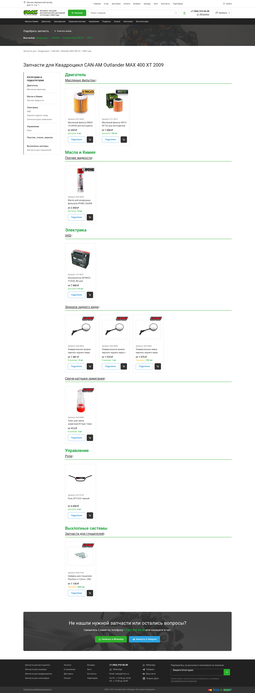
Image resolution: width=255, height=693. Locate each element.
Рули (29, 130)
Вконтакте (151, 674)
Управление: (33, 126)
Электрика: (32, 107)
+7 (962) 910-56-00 (200, 11)
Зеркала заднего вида (37, 115)
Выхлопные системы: (38, 146)
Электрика (128, 21)
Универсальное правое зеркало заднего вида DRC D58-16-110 (79, 351)
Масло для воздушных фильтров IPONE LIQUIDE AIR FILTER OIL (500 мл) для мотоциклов (80, 202)
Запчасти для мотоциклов (37, 665)
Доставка (116, 4)
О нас (106, 4)
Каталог (79, 13)
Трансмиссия (59, 21)
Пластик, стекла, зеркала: (40, 137)
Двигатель (46, 21)
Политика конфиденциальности (37, 689)
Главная (97, 4)
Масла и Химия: (35, 96)
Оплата (127, 4)
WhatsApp (204, 14)
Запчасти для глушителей (39, 150)
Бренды (147, 4)
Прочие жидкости (35, 100)
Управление (94, 21)
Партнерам (92, 678)
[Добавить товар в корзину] (90, 139)
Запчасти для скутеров (36, 669)
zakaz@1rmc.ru (122, 674)
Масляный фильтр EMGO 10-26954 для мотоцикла (80, 124)
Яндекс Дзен (153, 678)
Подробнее (76, 139)
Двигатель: (32, 85)
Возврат (137, 4)
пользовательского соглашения (184, 681)
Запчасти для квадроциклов (38, 674)
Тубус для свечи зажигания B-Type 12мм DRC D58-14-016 (80, 422)
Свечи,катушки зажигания (39, 119)
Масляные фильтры (36, 89)
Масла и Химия (31, 21)
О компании (69, 669)
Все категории (142, 21)
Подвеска (106, 21)
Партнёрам (178, 4)
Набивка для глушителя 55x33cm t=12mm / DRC (80, 578)
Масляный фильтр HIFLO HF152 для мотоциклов (114, 124)
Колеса (117, 21)
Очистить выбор (64, 31)
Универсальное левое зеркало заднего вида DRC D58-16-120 (147, 351)
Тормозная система (77, 21)
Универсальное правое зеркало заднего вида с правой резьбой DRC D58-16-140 (114, 351)
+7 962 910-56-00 (134, 630)
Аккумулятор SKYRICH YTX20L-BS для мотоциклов (79, 280)
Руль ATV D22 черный (78, 498)
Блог (156, 4)
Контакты (165, 4)
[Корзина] (184, 13)
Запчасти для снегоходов (37, 678)
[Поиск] (176, 13)
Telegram (150, 669)
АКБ (29, 111)
